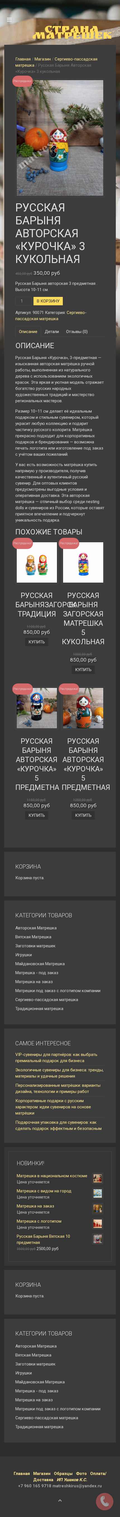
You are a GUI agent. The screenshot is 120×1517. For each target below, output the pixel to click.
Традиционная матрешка (39, 1008)
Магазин (43, 59)
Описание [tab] (28, 331)
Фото (81, 1473)
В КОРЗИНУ (48, 301)
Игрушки (23, 954)
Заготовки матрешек (35, 945)
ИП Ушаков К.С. (72, 1479)
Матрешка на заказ (34, 981)
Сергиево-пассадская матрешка (46, 999)
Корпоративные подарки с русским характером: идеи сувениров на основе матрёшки (53, 1107)
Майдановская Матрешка (40, 963)
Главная (23, 59)
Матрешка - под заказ (36, 972)
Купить (36, 642)
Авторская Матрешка (36, 927)
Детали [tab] (52, 331)
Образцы (63, 1473)
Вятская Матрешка (33, 936)
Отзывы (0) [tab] (77, 331)
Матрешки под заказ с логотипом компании (57, 990)
